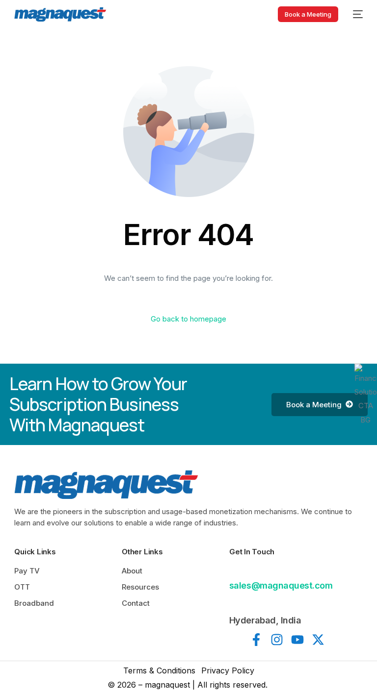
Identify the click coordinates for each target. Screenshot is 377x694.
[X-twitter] (318, 639)
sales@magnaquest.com (280, 585)
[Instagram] (276, 639)
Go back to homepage (188, 318)
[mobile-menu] (355, 14)
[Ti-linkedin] (235, 639)
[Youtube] (297, 639)
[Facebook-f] (256, 639)
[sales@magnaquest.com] (235, 570)
